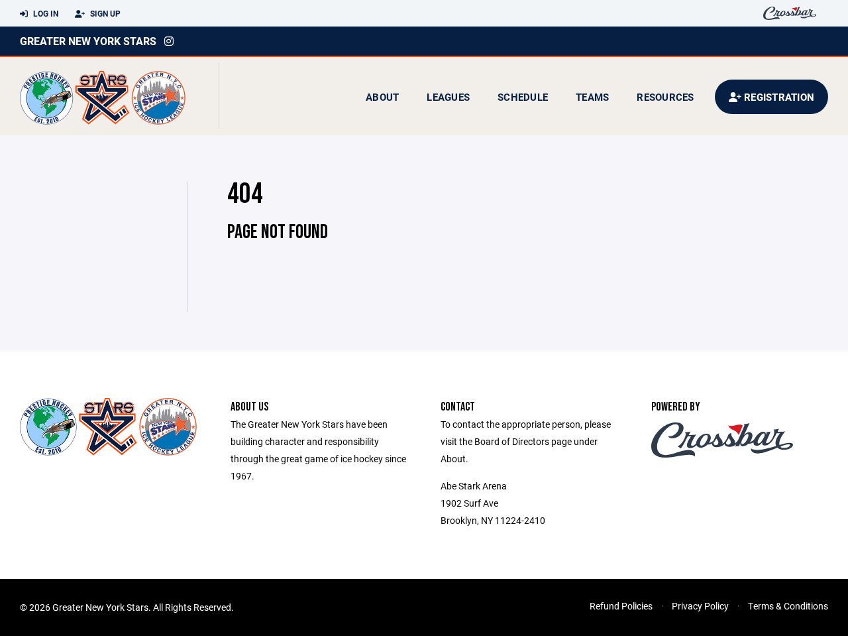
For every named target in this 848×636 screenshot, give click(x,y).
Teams (592, 96)
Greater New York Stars (88, 41)
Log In (44, 13)
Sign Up (104, 13)
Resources (665, 96)
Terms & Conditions (788, 606)
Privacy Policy (700, 606)
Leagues (448, 96)
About (382, 96)
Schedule (523, 96)
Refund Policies (621, 606)
